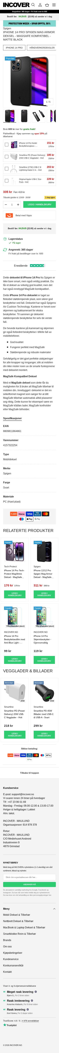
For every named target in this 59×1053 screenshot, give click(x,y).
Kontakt (7, 971)
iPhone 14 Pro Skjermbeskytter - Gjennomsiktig (42, 639)
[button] (47, 4)
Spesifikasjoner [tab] (12, 418)
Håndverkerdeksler (42, 47)
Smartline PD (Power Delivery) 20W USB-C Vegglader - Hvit (14, 714)
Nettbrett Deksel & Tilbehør (18, 921)
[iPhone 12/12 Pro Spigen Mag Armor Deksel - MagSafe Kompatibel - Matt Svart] (44, 551)
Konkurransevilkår (13, 965)
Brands (7, 940)
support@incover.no (23, 794)
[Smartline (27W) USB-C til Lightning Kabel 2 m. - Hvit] (13, 168)
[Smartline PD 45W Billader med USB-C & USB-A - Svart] (44, 692)
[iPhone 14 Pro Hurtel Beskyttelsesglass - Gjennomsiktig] (13, 144)
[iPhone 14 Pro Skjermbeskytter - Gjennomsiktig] (44, 617)
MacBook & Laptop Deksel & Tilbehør (24, 927)
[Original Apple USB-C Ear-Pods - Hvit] (13, 181)
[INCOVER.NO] (16, 4)
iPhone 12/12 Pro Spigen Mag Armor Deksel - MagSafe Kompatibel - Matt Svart (43, 577)
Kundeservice (11, 959)
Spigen (7, 28)
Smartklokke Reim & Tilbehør (19, 933)
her (50, 895)
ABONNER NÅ (29, 884)
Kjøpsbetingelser (12, 952)
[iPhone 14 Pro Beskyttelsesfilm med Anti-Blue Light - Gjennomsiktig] (14, 617)
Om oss (7, 946)
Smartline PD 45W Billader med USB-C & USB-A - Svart (43, 714)
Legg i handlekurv (39, 204)
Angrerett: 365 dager (20, 249)
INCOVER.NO (16, 1045)
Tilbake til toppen (29, 773)
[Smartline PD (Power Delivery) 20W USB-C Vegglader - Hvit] (13, 156)
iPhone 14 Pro (14, 47)
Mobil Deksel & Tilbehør (16, 914)
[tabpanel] (29, 464)
